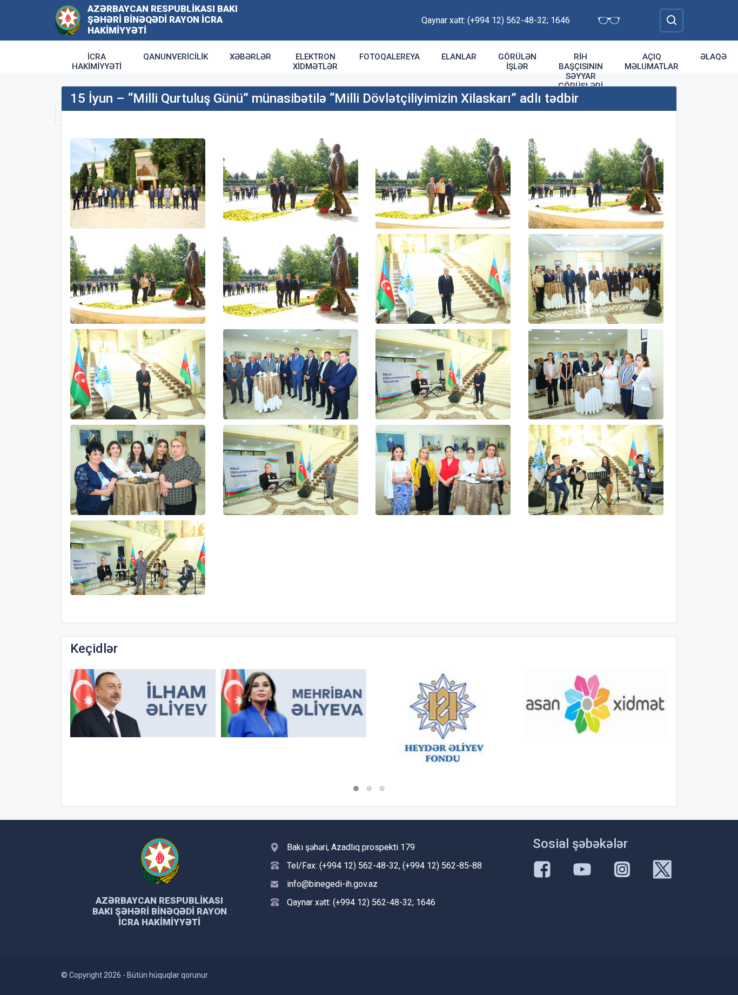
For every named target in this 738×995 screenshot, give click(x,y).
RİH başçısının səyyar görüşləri (580, 71)
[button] (356, 788)
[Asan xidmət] (595, 703)
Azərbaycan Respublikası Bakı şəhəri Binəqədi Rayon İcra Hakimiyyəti (163, 19)
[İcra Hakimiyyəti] (68, 20)
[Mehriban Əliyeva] (293, 703)
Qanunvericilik (175, 57)
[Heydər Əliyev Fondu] (444, 717)
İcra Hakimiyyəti (97, 61)
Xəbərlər (250, 57)
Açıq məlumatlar (652, 61)
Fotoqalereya (389, 57)
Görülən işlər (517, 61)
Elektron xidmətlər (315, 61)
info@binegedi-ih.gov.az (332, 884)
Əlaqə (713, 57)
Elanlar (459, 57)
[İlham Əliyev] (143, 703)
